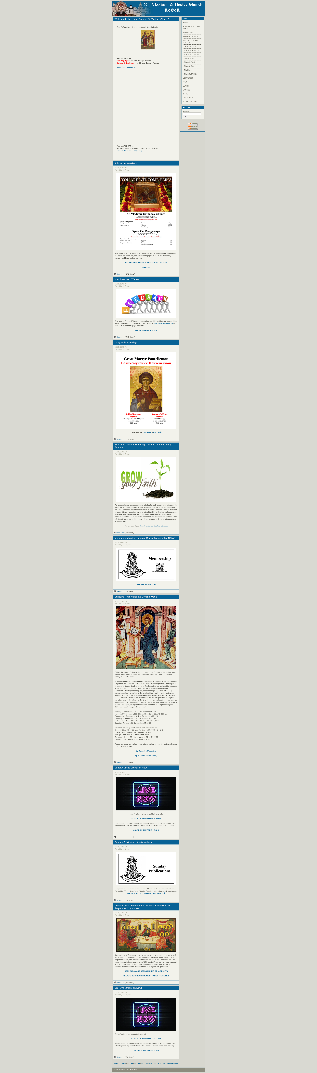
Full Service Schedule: (126, 68)
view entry (120, 274)
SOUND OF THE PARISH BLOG (146, 830)
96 (132, 1063)
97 (135, 1063)
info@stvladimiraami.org (163, 323)
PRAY (185, 82)
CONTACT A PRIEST (191, 50)
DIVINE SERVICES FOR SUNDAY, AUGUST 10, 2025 (146, 263)
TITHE (185, 94)
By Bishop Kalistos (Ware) (146, 756)
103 (159, 1063)
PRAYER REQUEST (190, 46)
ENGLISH (147, 433)
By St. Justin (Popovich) (146, 751)
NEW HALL (187, 70)
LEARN (186, 86)
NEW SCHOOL (189, 66)
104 (163, 1063)
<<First (117, 1063)
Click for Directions (124, 151)
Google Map (137, 151)
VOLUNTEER (188, 78)
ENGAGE (186, 90)
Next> (169, 1063)
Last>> (175, 1063)
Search (187, 108)
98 (139, 1063)
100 (146, 1063)
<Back (123, 1063)
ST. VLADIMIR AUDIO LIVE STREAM (146, 818)
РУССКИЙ (157, 433)
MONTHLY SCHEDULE (192, 36)
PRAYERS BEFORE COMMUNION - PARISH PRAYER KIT (146, 976)
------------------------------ (192, 25)
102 (155, 1063)
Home (185, 23)
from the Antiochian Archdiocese (154, 526)
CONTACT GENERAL (191, 54)
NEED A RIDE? (189, 32)
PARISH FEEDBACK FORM (146, 330)
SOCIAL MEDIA (189, 58)
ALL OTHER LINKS (190, 102)
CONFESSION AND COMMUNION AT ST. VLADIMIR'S (146, 971)
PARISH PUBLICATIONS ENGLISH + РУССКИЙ (146, 893)
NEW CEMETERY (190, 74)
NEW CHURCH (189, 62)
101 (150, 1063)
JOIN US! (146, 267)
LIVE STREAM (188, 98)
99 (142, 1063)
